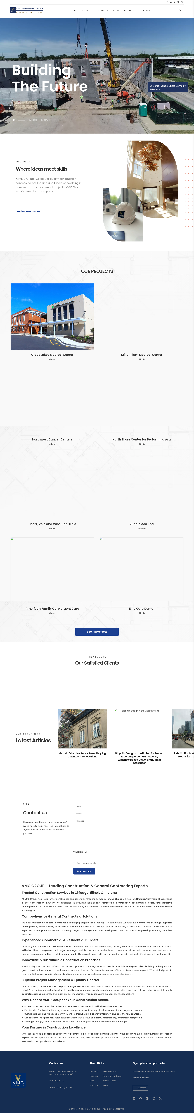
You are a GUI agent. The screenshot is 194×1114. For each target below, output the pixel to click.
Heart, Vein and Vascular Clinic (52, 524)
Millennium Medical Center (141, 355)
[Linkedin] (134, 1098)
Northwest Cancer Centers (52, 439)
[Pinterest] (147, 1098)
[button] (29, 211)
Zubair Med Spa (142, 524)
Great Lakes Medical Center (52, 355)
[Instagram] (153, 1098)
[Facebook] (140, 1098)
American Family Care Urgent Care (52, 609)
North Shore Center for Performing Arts (141, 439)
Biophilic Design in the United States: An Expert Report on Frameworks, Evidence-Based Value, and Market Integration (139, 758)
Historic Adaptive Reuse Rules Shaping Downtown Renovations (82, 755)
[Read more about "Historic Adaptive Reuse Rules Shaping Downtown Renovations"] (82, 728)
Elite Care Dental (141, 609)
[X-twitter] (160, 1098)
